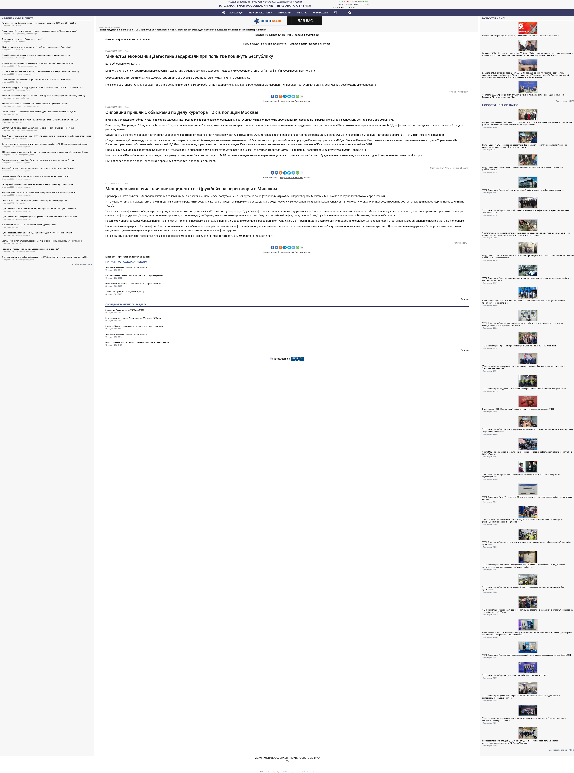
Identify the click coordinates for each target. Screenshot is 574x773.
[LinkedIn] (285, 96)
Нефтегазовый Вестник (291, 101)
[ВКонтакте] (276, 96)
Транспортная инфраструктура (27, 106)
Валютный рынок (22, 98)
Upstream (19, 50)
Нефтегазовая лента (127, 39)
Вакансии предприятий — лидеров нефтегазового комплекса (295, 43)
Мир (17, 114)
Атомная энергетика (23, 74)
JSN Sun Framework (307, 772)
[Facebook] (272, 96)
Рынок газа (20, 42)
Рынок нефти (21, 58)
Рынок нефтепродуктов (25, 155)
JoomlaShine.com (285, 772)
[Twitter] (289, 96)
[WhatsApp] (297, 96)
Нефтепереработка (23, 90)
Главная (109, 39)
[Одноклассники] (281, 96)
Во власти (145, 39)
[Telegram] (293, 96)
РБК (442, 168)
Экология (19, 26)
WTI (356, 4)
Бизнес (18, 82)
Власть (127, 51)
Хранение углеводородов (25, 252)
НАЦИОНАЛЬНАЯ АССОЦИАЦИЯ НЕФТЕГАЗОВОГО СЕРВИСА (287, 757)
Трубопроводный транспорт (26, 34)
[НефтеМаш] (287, 20)
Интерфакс (463, 92)
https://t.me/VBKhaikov (307, 34)
